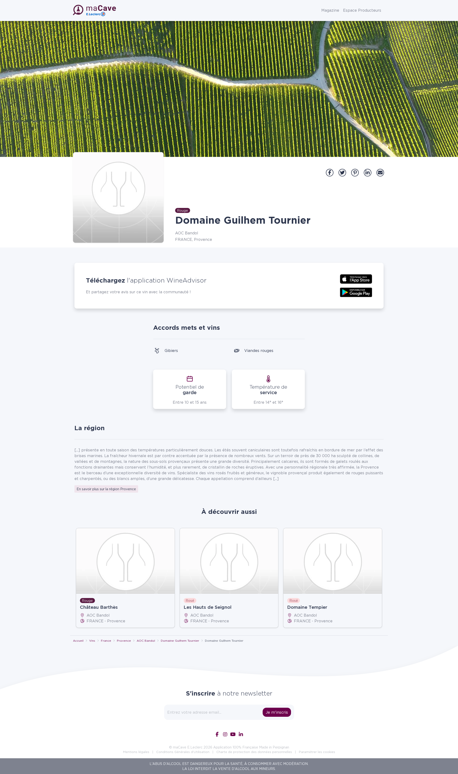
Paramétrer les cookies (317, 751)
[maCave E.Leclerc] (95, 10)
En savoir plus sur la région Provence (106, 489)
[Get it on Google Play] (356, 292)
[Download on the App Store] (356, 278)
